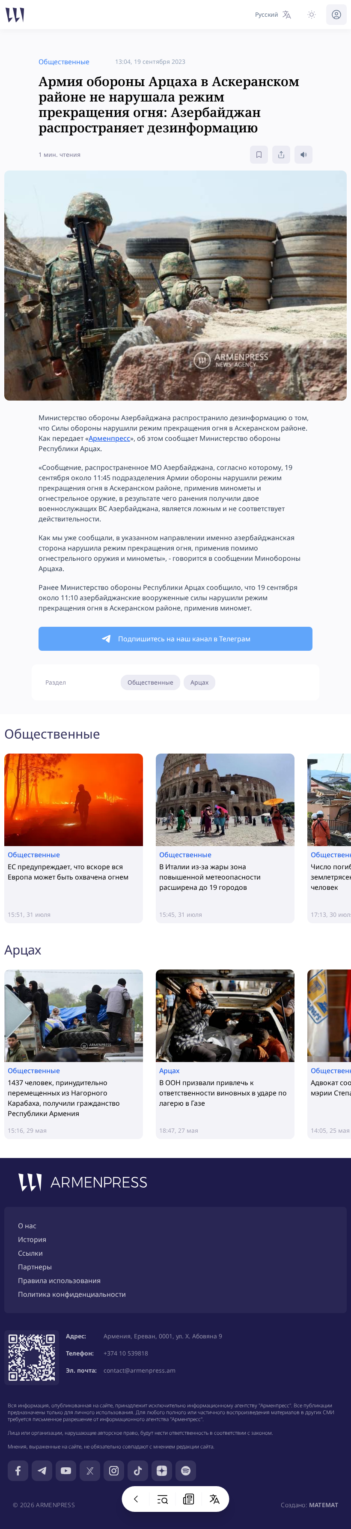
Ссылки (30, 1253)
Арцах (199, 682)
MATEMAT (323, 1505)
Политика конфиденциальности (72, 1294)
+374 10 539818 (126, 1353)
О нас (27, 1225)
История (32, 1239)
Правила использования (59, 1280)
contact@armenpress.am (140, 1370)
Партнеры (35, 1267)
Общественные (150, 682)
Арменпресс (109, 438)
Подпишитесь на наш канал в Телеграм (184, 638)
